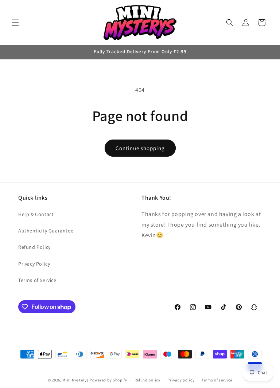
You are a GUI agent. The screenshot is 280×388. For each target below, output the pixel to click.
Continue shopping (140, 148)
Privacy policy (180, 380)
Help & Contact (36, 214)
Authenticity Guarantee (45, 230)
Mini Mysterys (75, 380)
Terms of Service (37, 280)
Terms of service (217, 380)
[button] (15, 23)
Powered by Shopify (108, 380)
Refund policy (147, 380)
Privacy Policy (34, 263)
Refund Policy (34, 247)
